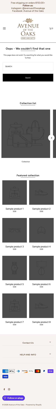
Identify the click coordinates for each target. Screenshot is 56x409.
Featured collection (28, 175)
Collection (26, 162)
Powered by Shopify (33, 405)
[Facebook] (4, 389)
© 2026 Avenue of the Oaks (13, 405)
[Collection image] (25, 157)
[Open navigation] (7, 28)
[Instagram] (9, 389)
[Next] (51, 138)
